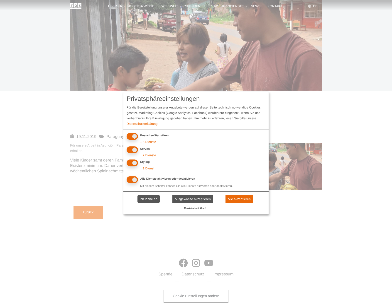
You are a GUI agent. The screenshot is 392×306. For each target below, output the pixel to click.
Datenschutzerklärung (142, 123)
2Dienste (148, 155)
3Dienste (148, 142)
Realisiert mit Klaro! (195, 208)
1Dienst (147, 168)
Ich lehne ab (148, 199)
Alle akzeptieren (239, 199)
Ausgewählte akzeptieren (193, 199)
